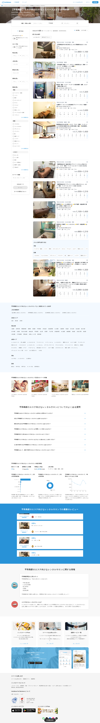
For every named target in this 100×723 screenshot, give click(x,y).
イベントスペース (69, 345)
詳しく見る (49, 643)
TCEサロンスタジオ (24, 514)
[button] (50, 414)
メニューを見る (23, 643)
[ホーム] (6, 2)
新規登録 (95, 2)
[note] (56, 718)
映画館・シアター (23, 347)
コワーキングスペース (49, 345)
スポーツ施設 (51, 347)
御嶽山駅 (31, 331)
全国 (12, 320)
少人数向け (28, 358)
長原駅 (18, 331)
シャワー (77, 255)
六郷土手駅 (79, 331)
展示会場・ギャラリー (41, 347)
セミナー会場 (73, 342)
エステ (74, 248)
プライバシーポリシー (33, 685)
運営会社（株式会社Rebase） (17, 687)
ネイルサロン (14, 347)
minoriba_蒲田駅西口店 (24, 528)
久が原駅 (56, 328)
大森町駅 (62, 328)
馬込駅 (67, 328)
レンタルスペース (15, 342)
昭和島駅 (39, 334)
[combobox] (55, 23)
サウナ (26, 350)
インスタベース (6, 5)
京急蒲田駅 (50, 328)
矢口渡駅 (63, 331)
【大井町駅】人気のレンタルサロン (52, 312)
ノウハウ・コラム (15, 685)
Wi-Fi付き (18, 366)
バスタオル (36, 255)
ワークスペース (40, 342)
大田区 (27, 5)
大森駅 (12, 328)
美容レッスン (81, 248)
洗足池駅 (78, 328)
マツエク (69, 248)
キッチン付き (30, 366)
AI (87, 42)
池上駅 (41, 331)
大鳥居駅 (13, 334)
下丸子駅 (51, 331)
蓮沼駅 (34, 328)
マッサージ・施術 (38, 248)
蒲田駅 (29, 328)
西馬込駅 (25, 334)
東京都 (23, 5)
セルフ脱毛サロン (33, 350)
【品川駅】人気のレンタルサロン (18, 312)
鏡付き (12, 366)
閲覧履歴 (17, 2)
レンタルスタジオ (31, 342)
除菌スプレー (84, 255)
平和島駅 (39, 328)
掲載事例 (33, 678)
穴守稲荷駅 (19, 334)
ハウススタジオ (22, 345)
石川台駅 (72, 328)
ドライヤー (60, 255)
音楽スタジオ (14, 345)
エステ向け (35, 37)
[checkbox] (13, 93)
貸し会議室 (23, 342)
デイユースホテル (59, 345)
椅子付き (24, 366)
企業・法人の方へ (15, 694)
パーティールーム (49, 342)
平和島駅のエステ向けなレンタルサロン (37, 5)
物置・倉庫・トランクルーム (71, 347)
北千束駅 (13, 331)
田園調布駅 (23, 328)
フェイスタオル (44, 255)
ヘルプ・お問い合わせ (57, 685)
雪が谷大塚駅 (24, 331)
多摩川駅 (18, 328)
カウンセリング (56, 248)
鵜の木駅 (83, 328)
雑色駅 (73, 331)
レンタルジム (40, 345)
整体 (50, 248)
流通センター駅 (32, 334)
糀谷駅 (84, 331)
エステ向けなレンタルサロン (15, 5)
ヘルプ (25, 2)
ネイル (63, 248)
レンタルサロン (58, 342)
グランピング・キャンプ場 (17, 350)
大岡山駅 (44, 328)
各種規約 (22, 685)
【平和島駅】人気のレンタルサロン (35, 312)
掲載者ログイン (26, 678)
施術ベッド (70, 255)
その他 (40, 350)
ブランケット (53, 255)
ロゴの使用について (67, 685)
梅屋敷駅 (68, 331)
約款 (26, 685)
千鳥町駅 (36, 331)
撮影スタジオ (66, 342)
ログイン (88, 2)
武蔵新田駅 (57, 331)
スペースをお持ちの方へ (16, 678)
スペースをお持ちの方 (78, 2)
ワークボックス (81, 342)
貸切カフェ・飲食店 (78, 345)
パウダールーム (31, 347)
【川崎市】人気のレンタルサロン (69, 312)
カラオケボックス (59, 347)
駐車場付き (37, 366)
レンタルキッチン (31, 345)
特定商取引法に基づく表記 (45, 685)
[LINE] (43, 718)
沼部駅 (45, 331)
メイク (45, 248)
